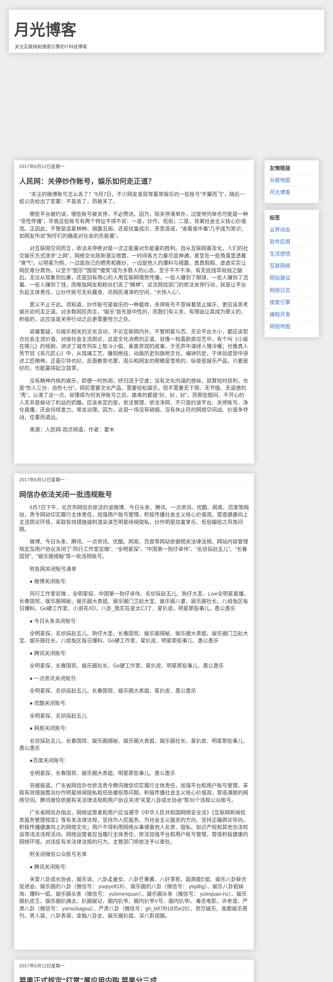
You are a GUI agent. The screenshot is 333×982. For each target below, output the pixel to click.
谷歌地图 (280, 180)
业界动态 (280, 229)
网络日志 (280, 290)
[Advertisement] (166, 101)
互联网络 (280, 266)
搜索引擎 (280, 302)
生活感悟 (280, 254)
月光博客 (45, 29)
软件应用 (280, 242)
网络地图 (280, 326)
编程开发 (280, 314)
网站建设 (280, 278)
